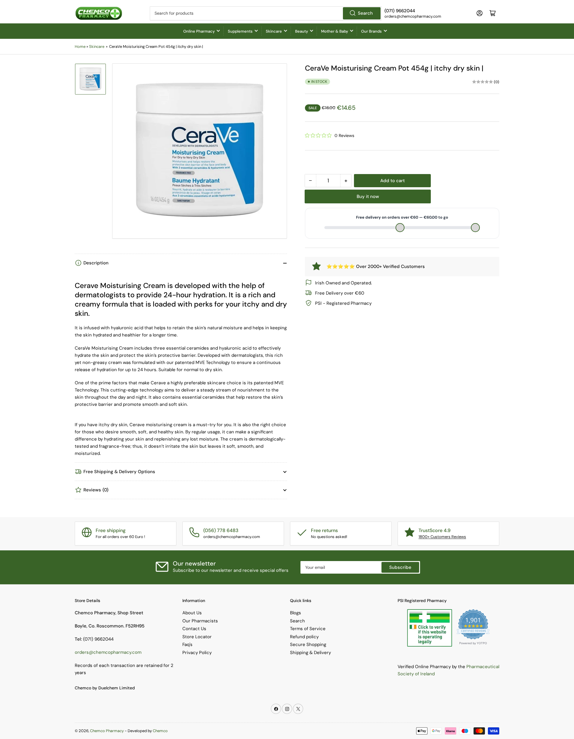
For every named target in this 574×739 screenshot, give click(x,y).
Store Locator (197, 637)
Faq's (187, 644)
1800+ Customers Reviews (442, 536)
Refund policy (304, 637)
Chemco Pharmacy (107, 730)
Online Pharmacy (199, 31)
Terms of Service (308, 629)
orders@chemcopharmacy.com (108, 652)
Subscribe (400, 567)
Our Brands (371, 31)
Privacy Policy (197, 653)
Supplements (240, 31)
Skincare (274, 31)
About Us (192, 613)
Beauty (301, 31)
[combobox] (265, 13)
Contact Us (194, 629)
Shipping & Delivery (310, 653)
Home (80, 46)
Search (365, 13)
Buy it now (368, 196)
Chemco (160, 730)
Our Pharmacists (200, 621)
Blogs (295, 613)
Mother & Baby (334, 31)
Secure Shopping (308, 644)
